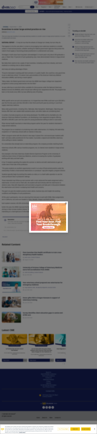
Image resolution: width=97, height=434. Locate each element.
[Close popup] (66, 203)
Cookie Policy (22, 432)
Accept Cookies (86, 429)
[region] (48, 429)
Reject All (75, 429)
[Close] (94, 429)
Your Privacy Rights (63, 429)
